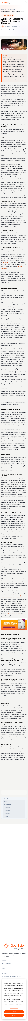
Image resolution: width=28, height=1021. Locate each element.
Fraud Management (11, 9)
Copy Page (6, 801)
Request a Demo (13, 782)
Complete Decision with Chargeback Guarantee (11, 976)
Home (2, 9)
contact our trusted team (13, 613)
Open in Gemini (7, 813)
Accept (14, 1011)
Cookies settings (14, 1008)
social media (6, 262)
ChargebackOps (5, 978)
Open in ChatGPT (7, 807)
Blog (5, 9)
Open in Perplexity (7, 816)
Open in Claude (7, 810)
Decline (14, 1015)
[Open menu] (25, 4)
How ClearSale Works (6, 963)
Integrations (4, 966)
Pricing (3, 968)
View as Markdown (7, 804)
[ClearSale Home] (7, 2)
